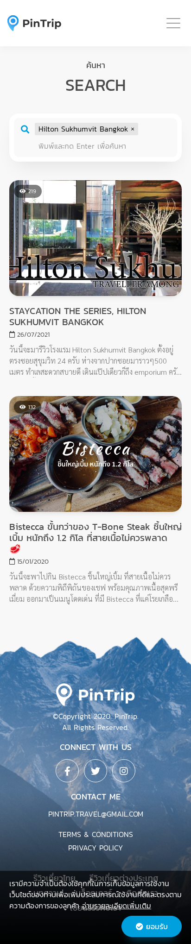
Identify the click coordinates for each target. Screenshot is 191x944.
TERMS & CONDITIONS (95, 834)
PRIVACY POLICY (95, 847)
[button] (132, 129)
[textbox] (103, 146)
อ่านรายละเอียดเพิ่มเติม (116, 905)
